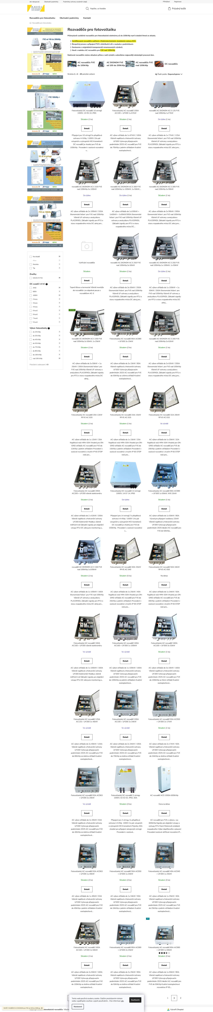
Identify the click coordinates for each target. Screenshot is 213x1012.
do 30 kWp (46, 336)
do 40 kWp (46, 339)
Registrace (177, 2)
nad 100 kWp (46, 358)
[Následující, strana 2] (174, 998)
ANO (46, 288)
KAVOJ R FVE (46, 278)
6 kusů (46, 311)
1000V (46, 295)
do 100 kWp (46, 355)
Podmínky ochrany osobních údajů (75, 2)
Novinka (46, 264)
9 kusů (46, 314)
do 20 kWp (46, 332)
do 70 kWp (46, 347)
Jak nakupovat (34, 2)
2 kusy (46, 299)
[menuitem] (42, 18)
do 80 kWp (46, 351)
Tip (46, 268)
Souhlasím (135, 1000)
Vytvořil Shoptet (177, 1009)
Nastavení (78, 1006)
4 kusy (46, 307)
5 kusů (46, 322)
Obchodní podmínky (51, 2)
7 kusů (46, 318)
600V (46, 292)
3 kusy (46, 303)
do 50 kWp (46, 343)
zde (122, 1001)
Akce (46, 260)
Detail (87, 128)
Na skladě (46, 257)
